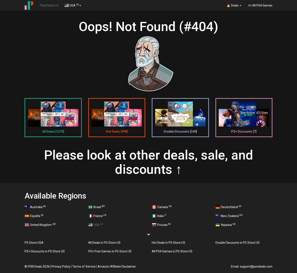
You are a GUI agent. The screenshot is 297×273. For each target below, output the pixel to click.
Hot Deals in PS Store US (168, 242)
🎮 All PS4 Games (260, 5)
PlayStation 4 (49, 5)
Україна (228, 225)
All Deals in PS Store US (104, 242)
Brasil (99, 207)
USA (74, 5)
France (99, 216)
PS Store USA (34, 242)
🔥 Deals (233, 5)
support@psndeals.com (256, 266)
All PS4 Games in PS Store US (172, 251)
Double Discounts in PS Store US (237, 242)
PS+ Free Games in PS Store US (110, 251)
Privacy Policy (61, 266)
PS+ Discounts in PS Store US (45, 251)
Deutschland (231, 207)
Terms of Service (84, 266)
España (36, 216)
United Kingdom (43, 225)
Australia (38, 207)
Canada (164, 207)
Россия (164, 225)
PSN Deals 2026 (39, 266)
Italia (162, 216)
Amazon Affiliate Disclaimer (117, 266)
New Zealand (232, 216)
